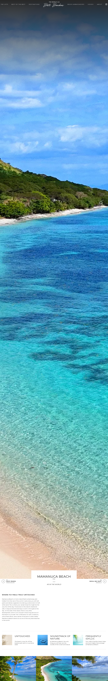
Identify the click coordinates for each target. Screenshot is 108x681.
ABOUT (99, 4)
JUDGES (91, 4)
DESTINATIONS (34, 4)
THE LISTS (4, 4)
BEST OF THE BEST (18, 4)
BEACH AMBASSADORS (76, 4)
